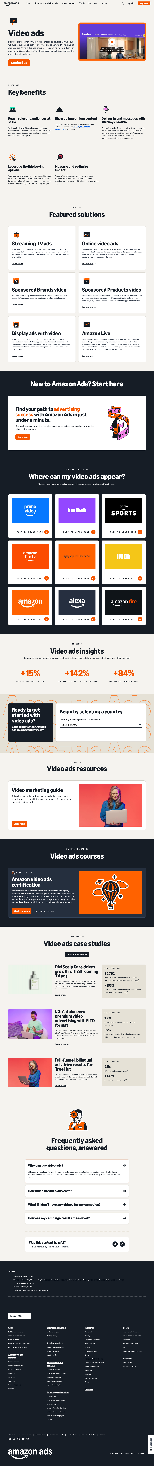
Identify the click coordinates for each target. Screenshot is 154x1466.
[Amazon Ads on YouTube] (23, 1439)
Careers (102, 1435)
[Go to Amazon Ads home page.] (30, 1453)
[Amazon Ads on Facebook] (27, 1439)
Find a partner (128, 1363)
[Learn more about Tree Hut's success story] (30, 1072)
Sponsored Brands (14, 1369)
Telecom (88, 1374)
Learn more (19, 824)
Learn (104, 3)
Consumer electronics (92, 1339)
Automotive (89, 1332)
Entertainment (90, 1343)
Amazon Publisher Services (56, 1408)
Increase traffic (13, 1339)
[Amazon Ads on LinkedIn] (9, 1439)
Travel (87, 1382)
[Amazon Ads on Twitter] (14, 1439)
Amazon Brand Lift (53, 1369)
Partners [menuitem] (127, 1358)
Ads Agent (50, 1419)
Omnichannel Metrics (54, 1381)
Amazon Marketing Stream (56, 1373)
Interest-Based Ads (56, 1435)
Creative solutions (55, 1343)
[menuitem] (19, 1373)
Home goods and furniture (94, 1363)
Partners (92, 3)
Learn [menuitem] (126, 1327)
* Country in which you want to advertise (80, 719)
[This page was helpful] (122, 1244)
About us (11, 1435)
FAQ (124, 1347)
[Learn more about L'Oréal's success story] (30, 1024)
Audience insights (53, 1332)
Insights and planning (56, 1327)
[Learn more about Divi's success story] (30, 979)
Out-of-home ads (14, 1385)
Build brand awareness (16, 1332)
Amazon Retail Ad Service (56, 1412)
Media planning (52, 1336)
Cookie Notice (72, 1435)
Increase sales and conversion (19, 1343)
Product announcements (132, 1336)
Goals (29, 3)
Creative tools (52, 1355)
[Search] (123, 3)
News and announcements (132, 1351)
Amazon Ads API (53, 1404)
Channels (89, 1389)
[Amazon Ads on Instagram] (18, 1439)
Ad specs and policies (130, 1343)
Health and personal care (94, 1359)
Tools (82, 3)
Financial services (91, 1351)
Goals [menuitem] (10, 1327)
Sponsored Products (15, 1366)
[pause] (112, 42)
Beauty (87, 1336)
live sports (85, 127)
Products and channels (46, 3)
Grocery (87, 1355)
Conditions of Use (25, 1435)
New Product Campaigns (55, 1416)
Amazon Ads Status (88, 1435)
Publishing (88, 1370)
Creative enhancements (55, 1347)
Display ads (12, 1373)
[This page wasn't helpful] (115, 1244)
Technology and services (58, 1392)
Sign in (130, 3)
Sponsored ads (13, 1362)
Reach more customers (16, 1336)
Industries (89, 1327)
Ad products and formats (15, 1356)
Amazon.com (60, 129)
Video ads (11, 1377)
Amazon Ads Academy (131, 1332)
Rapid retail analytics (54, 1385)
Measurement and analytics (55, 1364)
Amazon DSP (51, 1396)
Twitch (76, 127)
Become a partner (129, 1366)
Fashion (87, 1347)
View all (11, 1389)
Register (144, 3)
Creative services (53, 1351)
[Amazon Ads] (9, 3)
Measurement (69, 3)
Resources (127, 1339)
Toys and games (91, 1378)
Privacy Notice (40, 1435)
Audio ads (11, 1381)
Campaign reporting (54, 1377)
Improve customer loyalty (17, 1347)
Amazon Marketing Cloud (56, 1400)
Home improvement (92, 1366)
